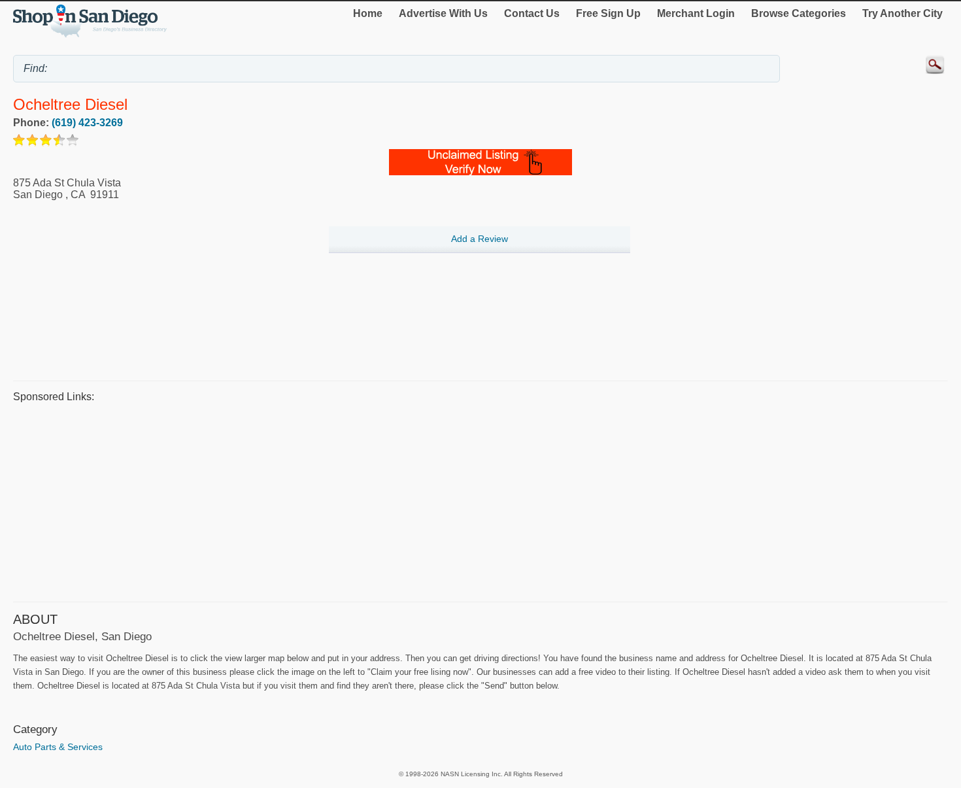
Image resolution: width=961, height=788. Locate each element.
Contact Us (532, 13)
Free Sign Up (608, 13)
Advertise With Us (443, 13)
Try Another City (902, 13)
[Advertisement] (405, 500)
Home (367, 13)
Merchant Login (696, 13)
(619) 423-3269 (87, 122)
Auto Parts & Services (58, 747)
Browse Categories (798, 13)
